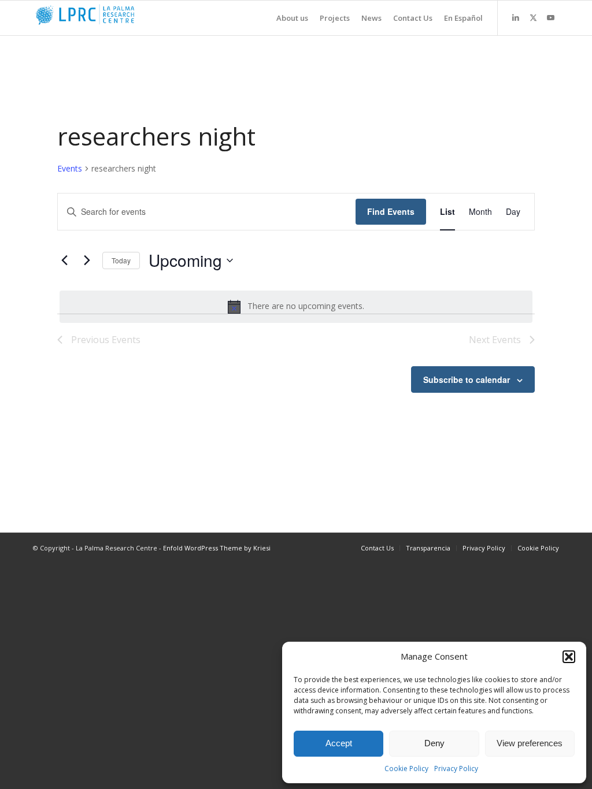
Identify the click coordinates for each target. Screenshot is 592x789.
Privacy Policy (456, 768)
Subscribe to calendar (466, 379)
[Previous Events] (64, 260)
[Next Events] (87, 260)
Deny (434, 743)
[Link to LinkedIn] (515, 17)
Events (69, 168)
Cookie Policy (406, 768)
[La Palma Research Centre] (119, 18)
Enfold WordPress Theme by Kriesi (217, 548)
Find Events (391, 211)
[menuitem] (286, 18)
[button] (569, 657)
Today (121, 260)
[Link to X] (533, 17)
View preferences (530, 743)
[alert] (296, 307)
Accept (338, 743)
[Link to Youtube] (550, 17)
